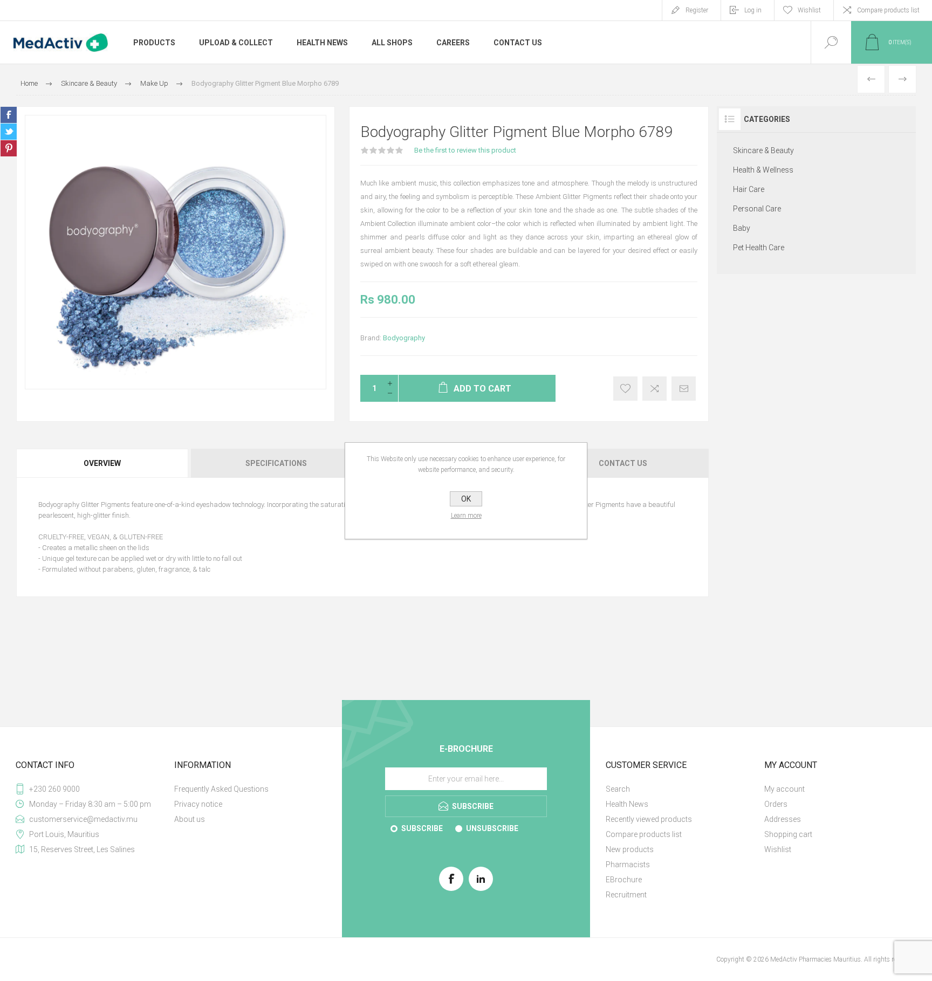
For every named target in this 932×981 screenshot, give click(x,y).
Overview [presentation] (102, 463)
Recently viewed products (649, 819)
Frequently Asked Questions (221, 789)
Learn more (466, 515)
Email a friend (683, 388)
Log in (753, 10)
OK (466, 499)
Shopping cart (788, 834)
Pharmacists (628, 864)
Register (697, 10)
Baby (741, 228)
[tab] (102, 463)
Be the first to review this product (465, 150)
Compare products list (888, 10)
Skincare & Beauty (763, 150)
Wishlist (777, 849)
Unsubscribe (492, 828)
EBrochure (624, 879)
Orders (775, 804)
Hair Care (748, 189)
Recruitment (626, 894)
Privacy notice (198, 804)
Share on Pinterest (9, 148)
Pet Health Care (758, 247)
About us (189, 819)
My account (784, 789)
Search (618, 789)
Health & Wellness (763, 170)
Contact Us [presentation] (623, 463)
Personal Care (757, 208)
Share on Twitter (9, 132)
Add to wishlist (625, 388)
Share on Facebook (9, 115)
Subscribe (422, 828)
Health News (627, 804)
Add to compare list (654, 388)
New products (630, 849)
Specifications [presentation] (276, 463)
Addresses (782, 819)
